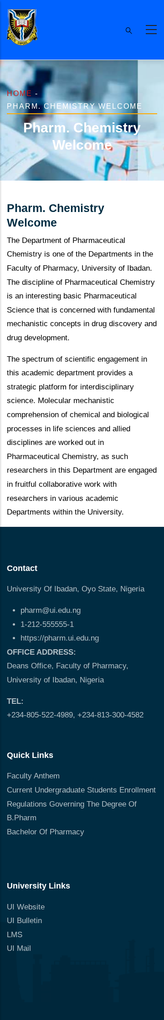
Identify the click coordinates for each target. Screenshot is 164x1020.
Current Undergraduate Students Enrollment (81, 790)
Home (19, 93)
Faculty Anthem (33, 776)
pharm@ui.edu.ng (50, 610)
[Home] (22, 27)
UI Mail (19, 948)
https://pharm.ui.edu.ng (59, 638)
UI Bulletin (24, 920)
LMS (14, 934)
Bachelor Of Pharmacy (47, 832)
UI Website (26, 907)
